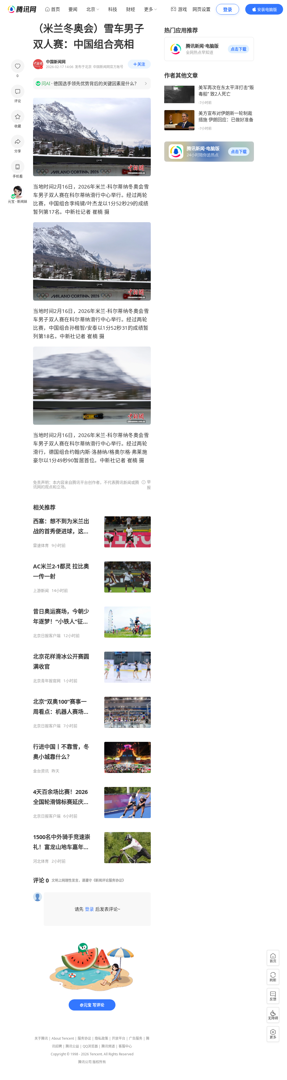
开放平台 (118, 1038)
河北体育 (41, 861)
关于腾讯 (41, 1038)
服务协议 (84, 1038)
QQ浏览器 (90, 1046)
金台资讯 (41, 771)
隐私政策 (101, 1038)
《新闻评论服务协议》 (109, 880)
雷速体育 (41, 545)
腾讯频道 (108, 1046)
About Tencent (63, 1038)
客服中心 (125, 1046)
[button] (238, 49)
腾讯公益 (72, 1046)
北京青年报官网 (47, 681)
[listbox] (92, 683)
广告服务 (135, 1038)
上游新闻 (41, 591)
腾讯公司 (85, 1062)
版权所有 (99, 1062)
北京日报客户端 (47, 636)
